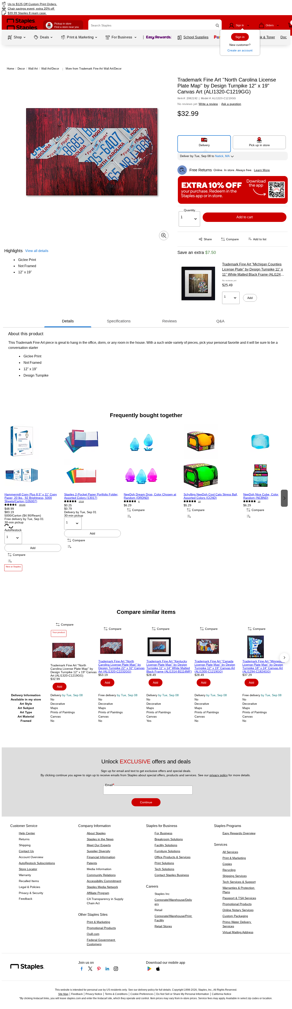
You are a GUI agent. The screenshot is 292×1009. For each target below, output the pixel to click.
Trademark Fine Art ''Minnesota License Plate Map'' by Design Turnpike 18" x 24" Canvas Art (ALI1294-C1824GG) (263, 666)
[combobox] (155, 25)
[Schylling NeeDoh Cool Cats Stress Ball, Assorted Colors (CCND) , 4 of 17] (212, 458)
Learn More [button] (262, 170)
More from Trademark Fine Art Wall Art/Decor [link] (93, 68)
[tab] (67, 321)
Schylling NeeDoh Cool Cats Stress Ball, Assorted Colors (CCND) (211, 496)
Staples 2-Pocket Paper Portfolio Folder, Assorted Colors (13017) (91, 496)
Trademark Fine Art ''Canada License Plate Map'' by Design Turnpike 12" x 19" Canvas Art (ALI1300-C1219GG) (215, 666)
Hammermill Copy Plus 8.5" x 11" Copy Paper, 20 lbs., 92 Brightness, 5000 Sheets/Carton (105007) (30, 498)
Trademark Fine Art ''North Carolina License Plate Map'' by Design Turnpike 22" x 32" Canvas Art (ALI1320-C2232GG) (121, 666)
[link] (50, 4)
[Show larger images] (163, 235)
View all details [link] (36, 251)
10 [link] (199, 501)
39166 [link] (22, 505)
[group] (32, 497)
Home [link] (10, 68)
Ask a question (231, 104)
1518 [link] (81, 501)
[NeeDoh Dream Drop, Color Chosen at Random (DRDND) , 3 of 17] (152, 458)
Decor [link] (21, 68)
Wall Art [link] (33, 68)
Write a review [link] (208, 104)
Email (109, 785)
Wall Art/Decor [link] (50, 68)
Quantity (189, 210)
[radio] (204, 142)
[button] (217, 25)
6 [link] (139, 501)
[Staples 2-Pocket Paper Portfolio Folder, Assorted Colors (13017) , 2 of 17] (92, 458)
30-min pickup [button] (14, 522)
